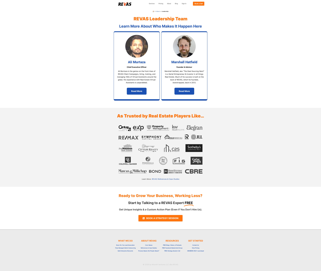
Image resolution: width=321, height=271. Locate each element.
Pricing (160, 3)
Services (152, 3)
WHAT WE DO (125, 240)
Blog (176, 3)
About (169, 3)
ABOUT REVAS (148, 240)
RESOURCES (172, 240)
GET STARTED (195, 240)
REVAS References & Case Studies (165, 179)
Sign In (184, 3)
